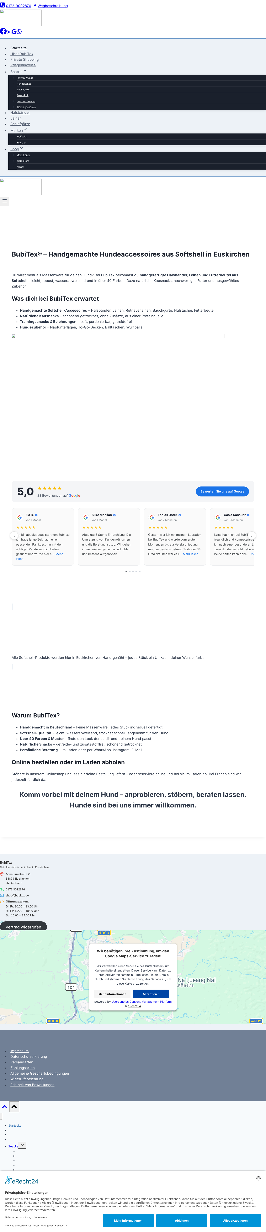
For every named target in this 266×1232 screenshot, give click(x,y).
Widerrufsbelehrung (26, 1079)
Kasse (20, 166)
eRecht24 (134, 1006)
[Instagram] (9, 33)
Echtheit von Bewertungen (32, 1085)
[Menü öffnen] (4, 201)
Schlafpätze (20, 124)
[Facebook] (3, 33)
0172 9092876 (15, 889)
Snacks (13, 1146)
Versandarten (21, 1062)
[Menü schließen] (1, 1116)
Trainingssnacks (26, 107)
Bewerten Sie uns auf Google (222, 491)
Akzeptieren (151, 994)
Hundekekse (24, 83)
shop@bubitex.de (17, 895)
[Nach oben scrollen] (4, 1107)
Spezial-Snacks (26, 101)
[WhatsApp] (19, 33)
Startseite (18, 48)
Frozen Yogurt (25, 77)
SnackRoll (22, 95)
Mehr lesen (190, 554)
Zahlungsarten (22, 1068)
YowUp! (21, 142)
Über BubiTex (21, 54)
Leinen (16, 118)
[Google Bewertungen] (14, 33)
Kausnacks (23, 89)
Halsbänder (20, 113)
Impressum (19, 1051)
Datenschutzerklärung (28, 1056)
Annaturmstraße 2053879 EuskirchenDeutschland (18, 878)
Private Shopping (24, 59)
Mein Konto (23, 155)
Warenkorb (23, 160)
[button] (43, 537)
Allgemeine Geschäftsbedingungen (39, 1073)
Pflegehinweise (23, 65)
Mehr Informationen (112, 994)
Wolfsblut (22, 136)
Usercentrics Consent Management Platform (142, 1001)
